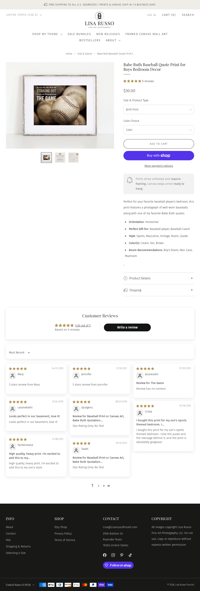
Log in (151, 15)
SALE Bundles (79, 34)
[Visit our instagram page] (113, 555)
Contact (11, 533)
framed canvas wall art (146, 34)
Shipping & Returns (18, 546)
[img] (18, 368)
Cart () (169, 15)
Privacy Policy (63, 533)
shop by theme (45, 34)
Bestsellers (90, 40)
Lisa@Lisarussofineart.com (120, 527)
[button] (132, 81)
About (9, 527)
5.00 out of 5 (83, 325)
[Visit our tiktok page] (130, 555)
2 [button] (98, 486)
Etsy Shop (60, 527)
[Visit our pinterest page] (121, 555)
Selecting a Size (16, 553)
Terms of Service (64, 540)
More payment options (159, 166)
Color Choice (131, 121)
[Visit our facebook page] (104, 555)
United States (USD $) (22, 14)
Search (188, 15)
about (111, 40)
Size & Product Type (135, 100)
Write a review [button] (127, 327)
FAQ (8, 540)
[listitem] (100, 4)
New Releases (108, 34)
